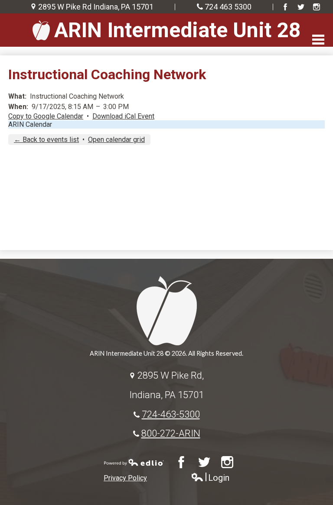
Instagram (316, 6)
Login (210, 478)
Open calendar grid (116, 139)
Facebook (285, 6)
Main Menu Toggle (318, 40)
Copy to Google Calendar (45, 116)
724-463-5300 (171, 414)
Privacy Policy (125, 478)
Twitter (300, 6)
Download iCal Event (123, 116)
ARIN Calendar (30, 124)
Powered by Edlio (134, 462)
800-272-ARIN (170, 433)
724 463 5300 (228, 6)
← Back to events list (46, 139)
